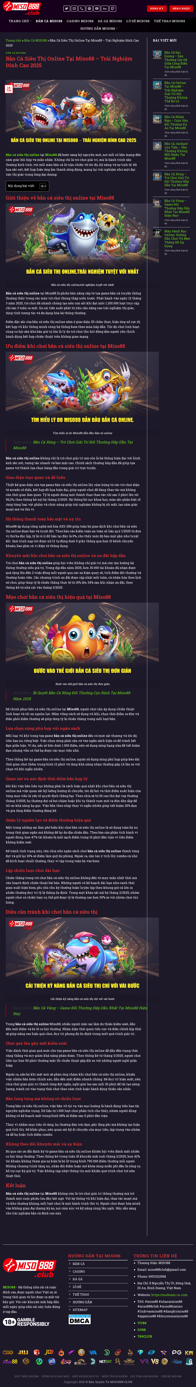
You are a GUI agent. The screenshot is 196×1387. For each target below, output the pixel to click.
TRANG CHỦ (19, 21)
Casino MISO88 (80, 21)
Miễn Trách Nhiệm (115, 1376)
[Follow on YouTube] (96, 9)
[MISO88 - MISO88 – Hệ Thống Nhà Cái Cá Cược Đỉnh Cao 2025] (30, 8)
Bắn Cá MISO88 (49, 21)
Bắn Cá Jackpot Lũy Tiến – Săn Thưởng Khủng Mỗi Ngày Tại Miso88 (176, 151)
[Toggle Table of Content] (41, 186)
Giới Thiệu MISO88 (27, 1376)
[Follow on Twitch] (112, 9)
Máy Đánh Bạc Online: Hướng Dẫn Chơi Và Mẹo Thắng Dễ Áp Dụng (177, 238)
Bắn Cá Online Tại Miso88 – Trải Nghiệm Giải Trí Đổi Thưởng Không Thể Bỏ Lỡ (175, 92)
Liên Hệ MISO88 (171, 1376)
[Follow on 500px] (105, 9)
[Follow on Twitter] (66, 9)
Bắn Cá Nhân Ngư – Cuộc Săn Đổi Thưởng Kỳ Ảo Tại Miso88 (176, 122)
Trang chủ (13, 40)
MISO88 (9, 1287)
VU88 (141, 1323)
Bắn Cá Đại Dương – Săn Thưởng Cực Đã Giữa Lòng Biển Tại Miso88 (175, 60)
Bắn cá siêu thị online (22, 155)
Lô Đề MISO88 (138, 21)
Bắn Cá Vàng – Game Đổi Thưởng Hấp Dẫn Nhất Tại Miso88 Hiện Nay (177, 208)
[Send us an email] (74, 9)
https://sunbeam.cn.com (169, 1295)
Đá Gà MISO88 (110, 21)
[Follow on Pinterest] (89, 9)
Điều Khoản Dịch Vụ (85, 1376)
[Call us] (81, 9)
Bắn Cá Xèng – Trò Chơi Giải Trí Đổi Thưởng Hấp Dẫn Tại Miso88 (176, 179)
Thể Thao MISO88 (169, 21)
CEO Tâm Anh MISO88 (144, 1376)
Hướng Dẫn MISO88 (97, 28)
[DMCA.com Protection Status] (79, 1319)
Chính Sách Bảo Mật (55, 1376)
